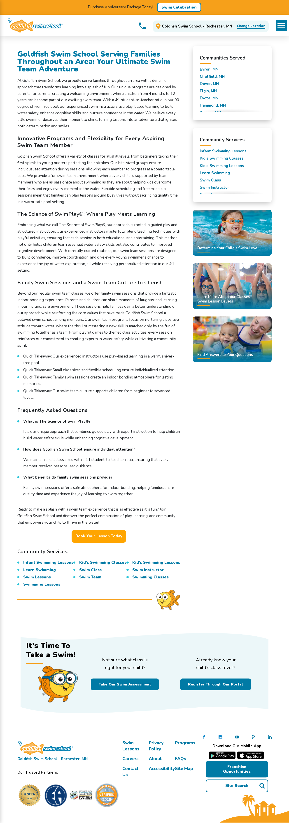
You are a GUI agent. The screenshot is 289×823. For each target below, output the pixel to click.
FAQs (180, 759)
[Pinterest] (253, 736)
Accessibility (162, 769)
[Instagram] (220, 736)
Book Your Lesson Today (98, 536)
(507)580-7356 (142, 26)
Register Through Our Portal (215, 684)
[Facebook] (204, 736)
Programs (185, 743)
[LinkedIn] (270, 736)
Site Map (184, 769)
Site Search (236, 785)
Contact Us (130, 772)
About (155, 759)
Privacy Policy (156, 746)
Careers (130, 759)
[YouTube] (237, 736)
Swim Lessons (130, 746)
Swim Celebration (179, 7)
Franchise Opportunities (237, 769)
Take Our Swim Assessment (125, 684)
